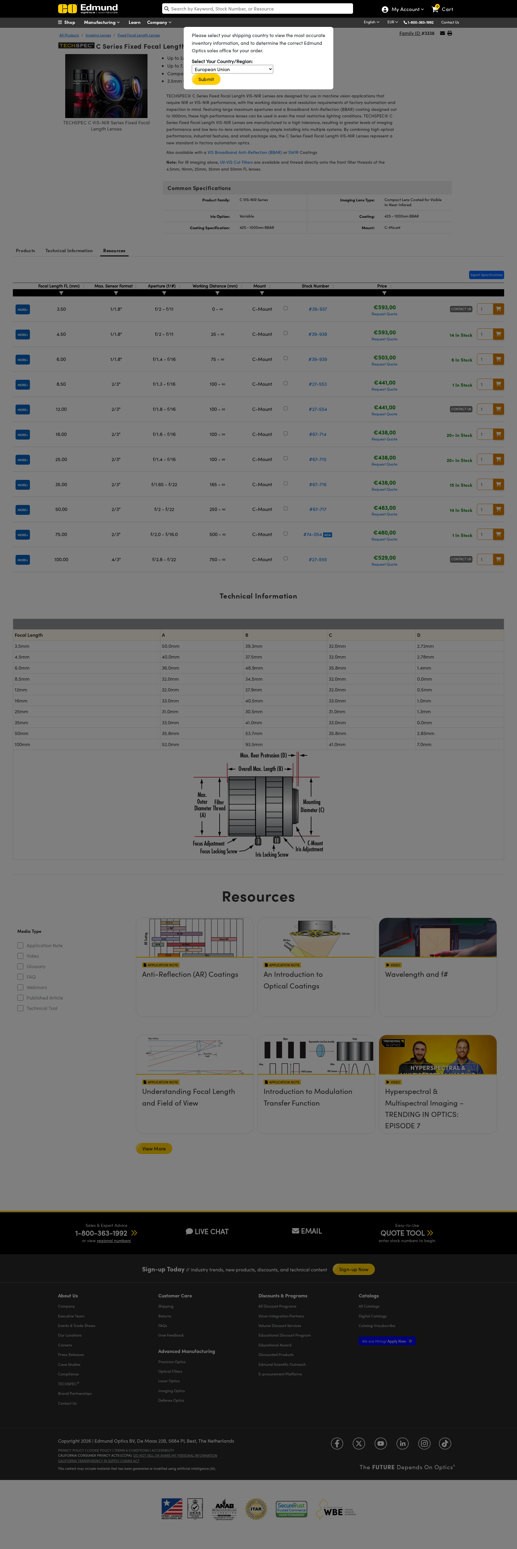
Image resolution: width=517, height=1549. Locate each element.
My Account (405, 10)
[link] (445, 4)
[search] (257, 8)
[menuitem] (73, 22)
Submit (206, 79)
